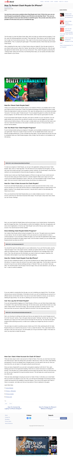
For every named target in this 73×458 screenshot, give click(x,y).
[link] (18, 438)
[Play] (53, 447)
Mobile (5, 10)
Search (63, 418)
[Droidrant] (14, 1)
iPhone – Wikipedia (11, 391)
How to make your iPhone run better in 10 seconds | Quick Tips (32, 438)
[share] (47, 437)
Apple (6, 403)
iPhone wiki (9, 396)
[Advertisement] (30, 276)
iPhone (11, 403)
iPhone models (10, 394)
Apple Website (9, 388)
